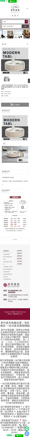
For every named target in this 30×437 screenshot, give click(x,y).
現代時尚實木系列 (7, 274)
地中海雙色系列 (7, 279)
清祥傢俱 (15, 8)
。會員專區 (19, 263)
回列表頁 (15, 239)
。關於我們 (19, 258)
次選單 (4, 44)
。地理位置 (19, 261)
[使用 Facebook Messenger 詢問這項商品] (27, 434)
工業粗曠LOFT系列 (8, 266)
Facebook (17, 15)
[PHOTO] (15, 61)
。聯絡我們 (19, 256)
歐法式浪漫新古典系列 (7, 258)
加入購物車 (16, 105)
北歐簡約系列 (6, 254)
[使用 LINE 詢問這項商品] (27, 429)
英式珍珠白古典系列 (7, 263)
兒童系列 (5, 276)
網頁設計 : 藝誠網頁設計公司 (15, 314)
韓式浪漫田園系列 (7, 269)
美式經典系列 (6, 271)
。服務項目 (19, 253)
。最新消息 (19, 250)
